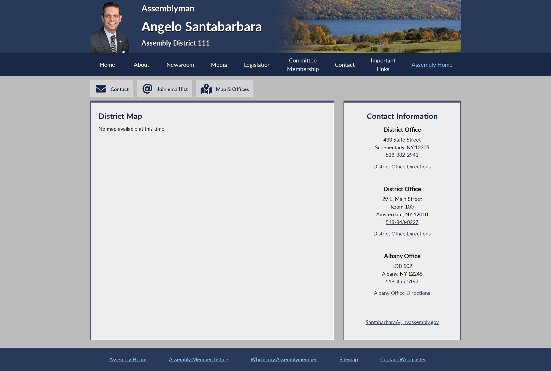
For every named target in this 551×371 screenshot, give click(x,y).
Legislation (257, 64)
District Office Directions (402, 166)
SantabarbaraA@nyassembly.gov (402, 322)
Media (219, 64)
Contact (345, 64)
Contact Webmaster (403, 359)
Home (107, 64)
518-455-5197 (402, 281)
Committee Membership (303, 64)
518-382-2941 (402, 155)
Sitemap (348, 359)
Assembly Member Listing (198, 359)
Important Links (383, 64)
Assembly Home (432, 64)
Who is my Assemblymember (284, 359)
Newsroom (180, 64)
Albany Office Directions (402, 293)
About (141, 64)
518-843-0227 (402, 222)
